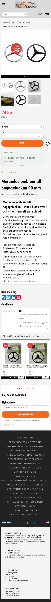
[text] (25, 112)
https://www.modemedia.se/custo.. (24, 281)
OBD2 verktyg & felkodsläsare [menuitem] (25, 497)
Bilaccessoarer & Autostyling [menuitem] (25, 442)
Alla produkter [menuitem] (25, 437)
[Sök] (25, 14)
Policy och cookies (12, 578)
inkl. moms (30, 388)
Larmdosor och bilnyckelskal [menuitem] (25, 463)
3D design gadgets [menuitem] (25, 476)
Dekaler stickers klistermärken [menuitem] (25, 459)
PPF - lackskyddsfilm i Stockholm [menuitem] (25, 502)
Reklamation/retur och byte (16, 581)
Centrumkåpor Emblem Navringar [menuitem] (25, 446)
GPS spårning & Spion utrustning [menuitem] (25, 489)
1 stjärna (4, 311)
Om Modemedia (12, 591)
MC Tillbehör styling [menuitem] (25, 472)
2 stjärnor (6, 311)
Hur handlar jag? (12, 593)
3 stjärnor (9, 311)
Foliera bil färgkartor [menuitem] (25, 510)
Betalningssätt (11, 572)
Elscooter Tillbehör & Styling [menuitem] (24, 467)
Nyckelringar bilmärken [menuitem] (25, 450)
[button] (41, 14)
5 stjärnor (14, 311)
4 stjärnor (11, 311)
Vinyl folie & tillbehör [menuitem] (25, 493)
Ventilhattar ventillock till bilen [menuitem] (25, 455)
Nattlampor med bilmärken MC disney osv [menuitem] (25, 480)
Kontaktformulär (12, 553)
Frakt (7, 574)
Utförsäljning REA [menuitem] (25, 506)
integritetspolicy (8, 424)
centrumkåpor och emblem (27, 540)
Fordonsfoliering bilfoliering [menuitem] (25, 514)
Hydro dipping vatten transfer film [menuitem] (25, 484)
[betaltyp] (25, 522)
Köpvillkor (9, 577)
